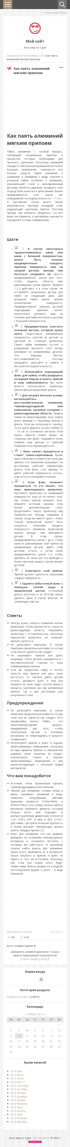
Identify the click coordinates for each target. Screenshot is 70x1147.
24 (19, 1046)
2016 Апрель (18, 1111)
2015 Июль (17, 1078)
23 (11, 1046)
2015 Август (17, 1082)
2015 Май (16, 1071)
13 (43, 1035)
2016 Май (16, 1114)
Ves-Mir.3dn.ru (41, 1138)
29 (59, 1046)
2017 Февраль (18, 1118)
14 (51, 1035)
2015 (22, 55)
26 (35, 1046)
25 (27, 1046)
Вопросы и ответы (21, 931)
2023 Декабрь (18, 1121)
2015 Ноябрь (18, 1093)
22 (59, 1041)
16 (11, 1041)
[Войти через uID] (22, 979)
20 (43, 1041)
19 (35, 1041)
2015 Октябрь (18, 1089)
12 (35, 1035)
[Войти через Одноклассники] (47, 979)
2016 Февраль (18, 1103)
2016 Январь (17, 1100)
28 (51, 1046)
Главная (12, 55)
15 (59, 1035)
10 (41, 55)
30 (11, 1052)
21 (51, 1041)
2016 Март (17, 1107)
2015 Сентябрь (19, 1085)
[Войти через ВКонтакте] (28, 979)
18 (27, 1041)
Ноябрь (32, 55)
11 (27, 1035)
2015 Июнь (17, 1075)
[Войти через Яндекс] (35, 979)
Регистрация (51, 12)
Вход (64, 12)
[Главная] (35, 33)
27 (43, 1046)
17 (19, 1041)
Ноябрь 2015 (35, 1014)
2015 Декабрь (18, 1096)
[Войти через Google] (41, 979)
